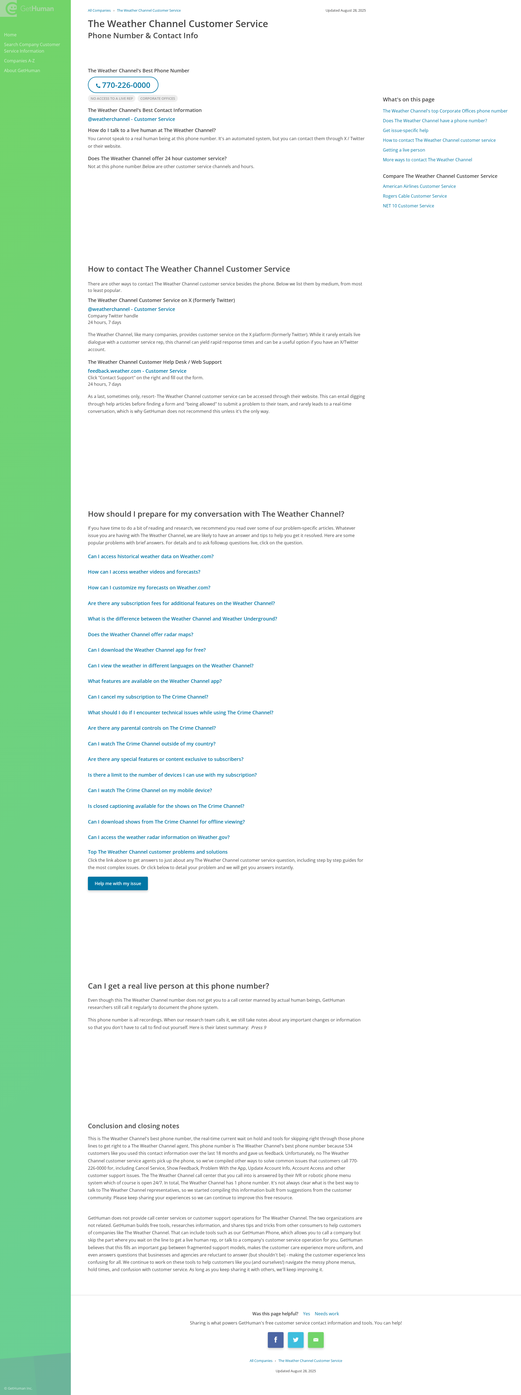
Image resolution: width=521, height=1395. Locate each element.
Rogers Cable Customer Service (415, 196)
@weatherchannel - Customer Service (131, 119)
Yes (306, 1314)
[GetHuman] (27, 8)
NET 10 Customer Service (408, 206)
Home (10, 35)
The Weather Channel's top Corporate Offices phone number (445, 111)
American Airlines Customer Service (419, 186)
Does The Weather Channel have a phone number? (435, 121)
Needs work (327, 1314)
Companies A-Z (19, 61)
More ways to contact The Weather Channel (427, 160)
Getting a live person (404, 150)
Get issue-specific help (405, 130)
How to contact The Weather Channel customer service (439, 140)
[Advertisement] (227, 216)
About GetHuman (22, 70)
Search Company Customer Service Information (32, 47)
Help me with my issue (118, 883)
